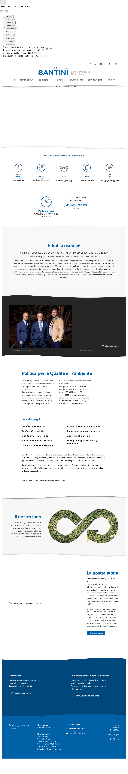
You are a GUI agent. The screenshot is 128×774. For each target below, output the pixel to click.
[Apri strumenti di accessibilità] (3, 2)
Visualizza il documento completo (44, 480)
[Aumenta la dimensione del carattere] (47, 50)
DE (116, 64)
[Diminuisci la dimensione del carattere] (43, 50)
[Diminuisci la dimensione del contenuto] (47, 48)
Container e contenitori (87, 696)
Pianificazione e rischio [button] (33, 426)
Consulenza (44, 80)
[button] (117, 749)
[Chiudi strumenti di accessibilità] (6, 11)
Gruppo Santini (76, 80)
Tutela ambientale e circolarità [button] (37, 440)
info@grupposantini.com (80, 732)
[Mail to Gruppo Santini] (84, 64)
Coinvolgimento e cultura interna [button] (83, 426)
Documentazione (95, 80)
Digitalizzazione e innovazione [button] (37, 445)
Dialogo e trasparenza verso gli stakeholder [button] (82, 442)
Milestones (97, 633)
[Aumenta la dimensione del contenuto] (51, 48)
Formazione (60, 80)
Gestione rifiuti (27, 80)
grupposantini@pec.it (77, 733)
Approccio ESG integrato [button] (79, 436)
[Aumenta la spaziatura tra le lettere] (46, 56)
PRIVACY (115, 725)
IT (109, 64)
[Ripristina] (1, 11)
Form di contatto (22, 693)
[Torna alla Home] (64, 71)
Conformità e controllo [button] (33, 431)
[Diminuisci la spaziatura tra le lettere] (42, 56)
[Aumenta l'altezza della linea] (39, 53)
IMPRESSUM (114, 730)
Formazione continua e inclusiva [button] (83, 431)
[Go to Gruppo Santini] (89, 64)
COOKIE (116, 727)
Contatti (111, 80)
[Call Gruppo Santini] (95, 64)
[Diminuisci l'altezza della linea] (35, 53)
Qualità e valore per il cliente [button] (36, 436)
